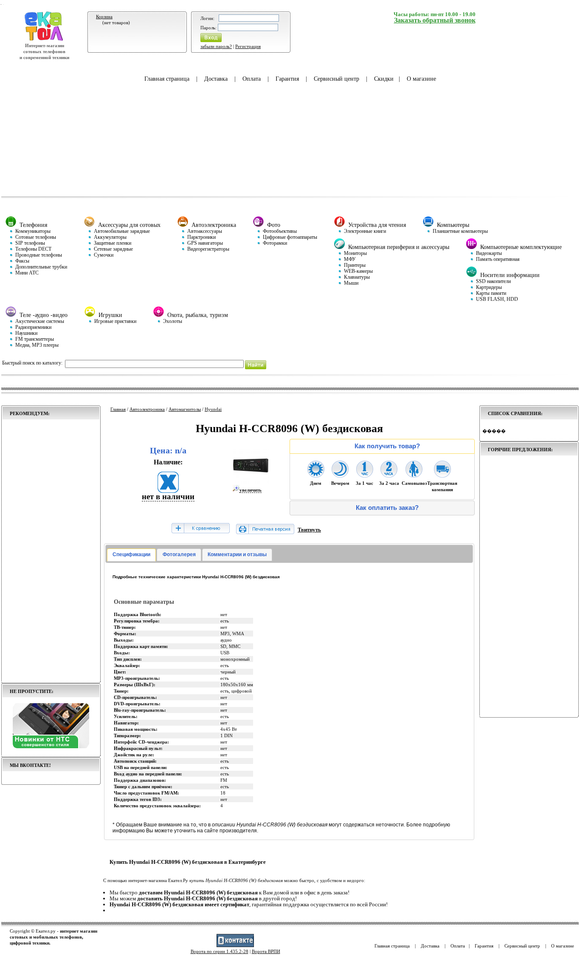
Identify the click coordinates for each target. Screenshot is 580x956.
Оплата (251, 79)
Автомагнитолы (185, 409)
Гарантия (287, 79)
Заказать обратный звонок (435, 20)
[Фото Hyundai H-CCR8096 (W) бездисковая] (251, 481)
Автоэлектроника (147, 409)
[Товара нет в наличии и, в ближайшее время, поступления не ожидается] (168, 490)
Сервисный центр (336, 79)
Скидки (384, 79)
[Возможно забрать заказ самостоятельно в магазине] (413, 475)
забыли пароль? (216, 46)
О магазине (421, 79)
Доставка (216, 79)
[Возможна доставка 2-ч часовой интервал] (388, 475)
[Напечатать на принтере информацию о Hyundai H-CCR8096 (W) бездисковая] (265, 532)
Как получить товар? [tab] (387, 446)
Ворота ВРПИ (266, 951)
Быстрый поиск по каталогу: (32, 363)
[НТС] (51, 746)
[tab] (131, 555)
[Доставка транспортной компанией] (442, 475)
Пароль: (208, 27)
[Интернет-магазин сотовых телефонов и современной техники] (44, 39)
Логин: (207, 18)
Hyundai (213, 409)
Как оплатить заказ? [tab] (387, 507)
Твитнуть (309, 529)
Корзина (104, 16)
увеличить (250, 489)
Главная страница (166, 79)
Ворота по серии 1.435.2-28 (219, 951)
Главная (118, 409)
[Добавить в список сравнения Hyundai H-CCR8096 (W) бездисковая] (200, 529)
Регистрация (248, 46)
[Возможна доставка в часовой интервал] (364, 475)
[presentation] (131, 555)
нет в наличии (168, 496)
